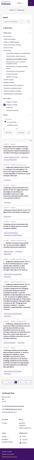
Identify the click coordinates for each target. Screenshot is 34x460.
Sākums (12, 10)
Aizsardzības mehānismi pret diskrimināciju (18, 53)
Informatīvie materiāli (12, 110)
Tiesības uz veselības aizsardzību (11, 157)
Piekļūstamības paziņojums (9, 457)
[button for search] (28, 21)
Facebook (25, 440)
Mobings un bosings (11, 77)
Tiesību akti (9, 107)
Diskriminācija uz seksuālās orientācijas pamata (17, 67)
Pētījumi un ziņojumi (11, 102)
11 (25, 382)
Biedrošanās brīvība (8, 251)
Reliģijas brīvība (7, 254)
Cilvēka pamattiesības (9, 39)
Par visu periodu (11, 122)
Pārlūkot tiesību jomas (25, 428)
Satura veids (6, 98)
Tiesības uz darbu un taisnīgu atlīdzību (12, 274)
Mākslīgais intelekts (8, 82)
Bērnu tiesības (7, 36)
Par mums (4, 423)
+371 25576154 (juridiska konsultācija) (13, 406)
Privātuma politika (7, 451)
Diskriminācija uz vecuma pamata (15, 71)
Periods (5, 115)
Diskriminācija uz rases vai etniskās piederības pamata (16, 63)
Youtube (24, 443)
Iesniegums (5, 439)
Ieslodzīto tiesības (8, 80)
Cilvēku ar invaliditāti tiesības (11, 42)
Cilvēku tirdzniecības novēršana (12, 45)
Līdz (17, 129)
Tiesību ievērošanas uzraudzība (12, 91)
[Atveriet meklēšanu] (31, 3)
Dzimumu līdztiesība (11, 74)
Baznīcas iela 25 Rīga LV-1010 (6, 399)
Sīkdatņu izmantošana (8, 454)
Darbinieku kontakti (7, 442)
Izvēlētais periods (12, 125)
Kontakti (4, 436)
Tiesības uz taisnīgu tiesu (9, 342)
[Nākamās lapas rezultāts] (31, 382)
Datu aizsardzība (8, 48)
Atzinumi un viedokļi (11, 105)
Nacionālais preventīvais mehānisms (13, 85)
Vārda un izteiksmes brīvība (10, 159)
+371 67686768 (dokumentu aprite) (12, 409)
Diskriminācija (7, 50)
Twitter (24, 436)
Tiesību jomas (20, 10)
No (4, 129)
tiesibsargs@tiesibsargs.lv (9, 412)
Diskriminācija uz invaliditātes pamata (16, 59)
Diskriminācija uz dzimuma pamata (15, 56)
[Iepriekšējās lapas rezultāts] (3, 382)
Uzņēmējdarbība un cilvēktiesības (12, 94)
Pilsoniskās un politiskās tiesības (12, 88)
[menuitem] (16, 83)
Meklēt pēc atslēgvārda (22, 424)
